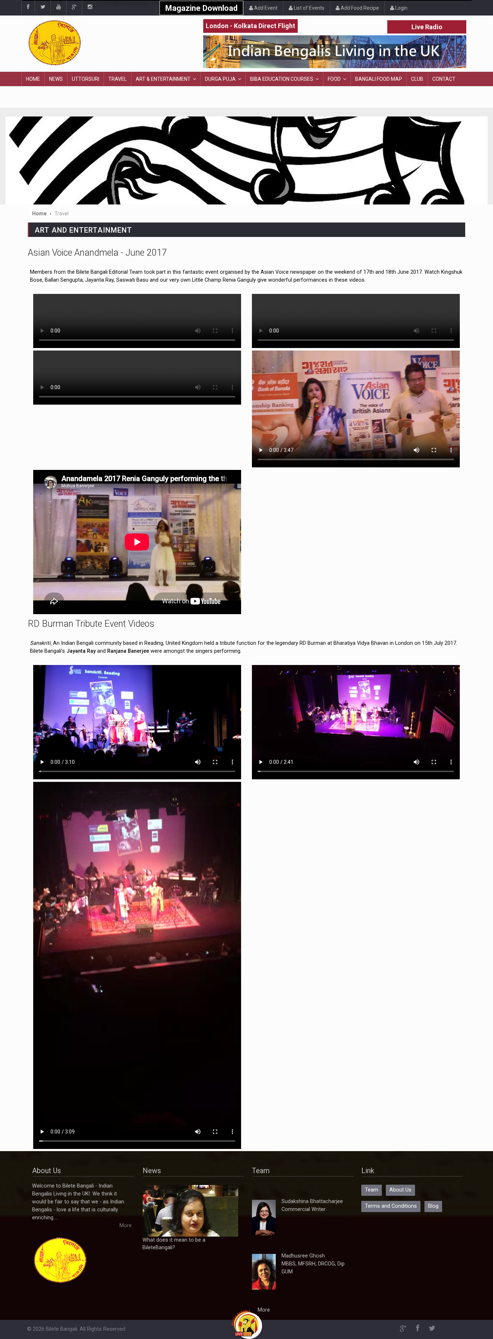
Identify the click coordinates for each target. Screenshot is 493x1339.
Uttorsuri (85, 79)
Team (371, 1190)
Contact (443, 79)
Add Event (265, 8)
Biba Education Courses (281, 79)
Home (33, 79)
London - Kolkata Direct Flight (250, 26)
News (56, 79)
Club (417, 79)
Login (400, 8)
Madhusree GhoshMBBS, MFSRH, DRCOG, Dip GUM (313, 1264)
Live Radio (426, 27)
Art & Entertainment (163, 79)
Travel (117, 79)
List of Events (308, 8)
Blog (433, 1206)
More (125, 1226)
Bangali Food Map (378, 79)
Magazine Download (201, 8)
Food (334, 79)
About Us (400, 1190)
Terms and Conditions (391, 1206)
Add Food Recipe (359, 8)
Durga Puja (220, 79)
